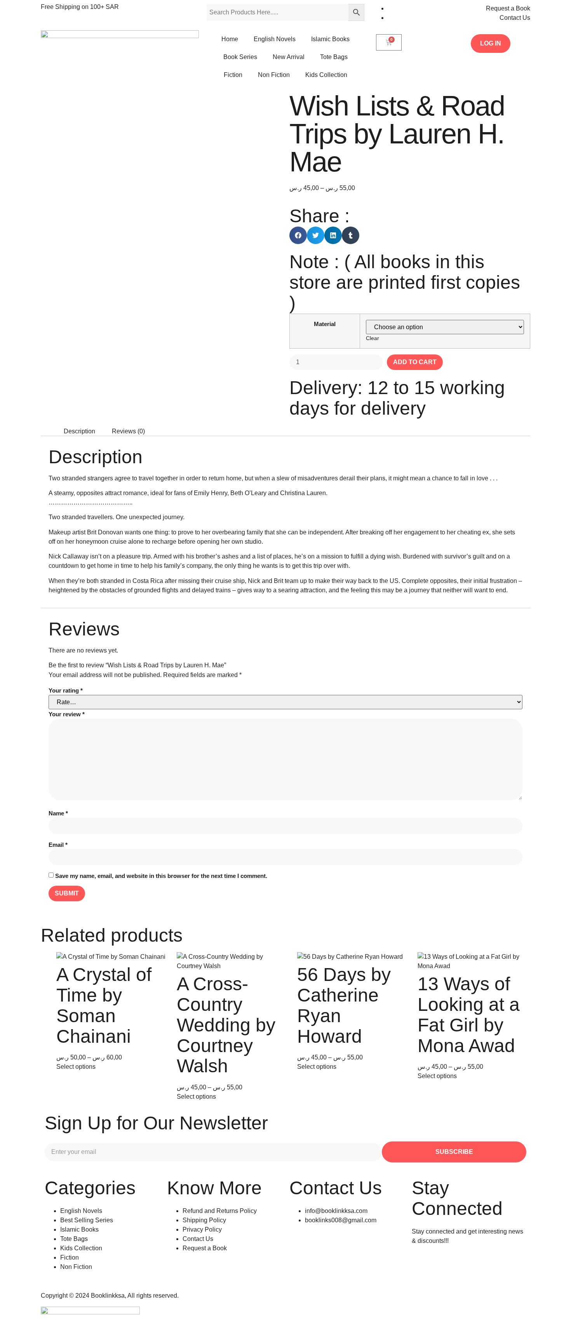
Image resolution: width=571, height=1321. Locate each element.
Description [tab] (79, 431)
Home (229, 39)
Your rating (66, 690)
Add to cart (415, 362)
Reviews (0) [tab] (128, 431)
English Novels (275, 39)
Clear (372, 338)
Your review (67, 714)
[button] (298, 235)
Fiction (233, 75)
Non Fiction (274, 75)
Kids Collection (326, 75)
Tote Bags (334, 57)
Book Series (240, 57)
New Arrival (289, 57)
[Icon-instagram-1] (421, 1268)
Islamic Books (330, 39)
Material (325, 324)
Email (58, 845)
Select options (76, 1066)
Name (58, 813)
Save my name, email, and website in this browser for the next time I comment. (161, 876)
